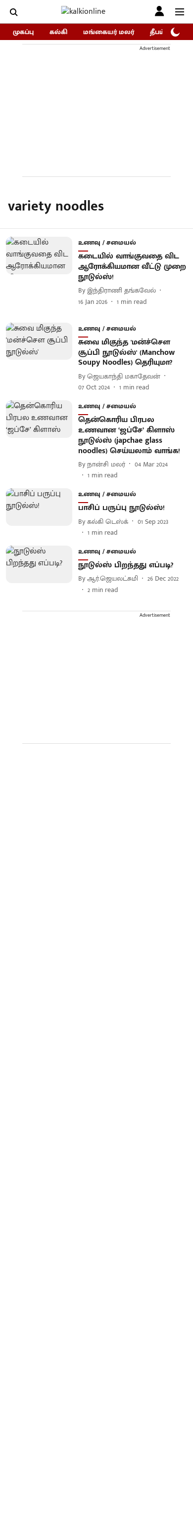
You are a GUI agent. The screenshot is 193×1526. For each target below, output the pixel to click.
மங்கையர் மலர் (108, 32)
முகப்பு (23, 32)
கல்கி (58, 32)
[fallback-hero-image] (42, 271)
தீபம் (157, 32)
